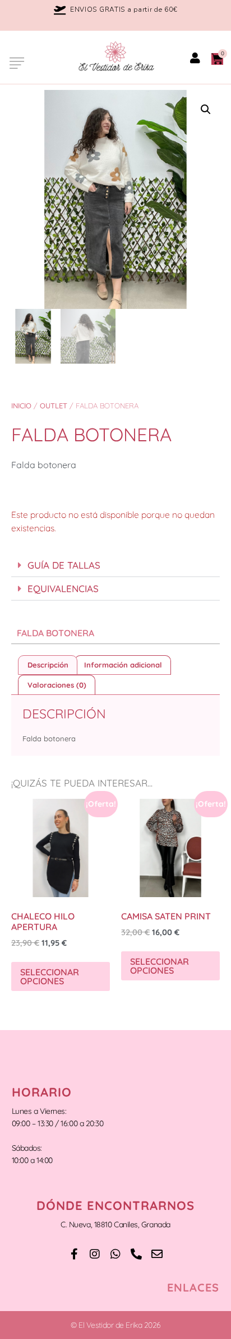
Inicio (21, 405)
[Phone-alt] (136, 1254)
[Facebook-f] (74, 1254)
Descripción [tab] (47, 664)
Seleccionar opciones (49, 976)
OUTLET (53, 405)
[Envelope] (157, 1254)
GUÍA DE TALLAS (63, 565)
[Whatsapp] (115, 1254)
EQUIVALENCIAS (63, 588)
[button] (15, 62)
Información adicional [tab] (123, 664)
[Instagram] (94, 1254)
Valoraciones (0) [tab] (56, 684)
